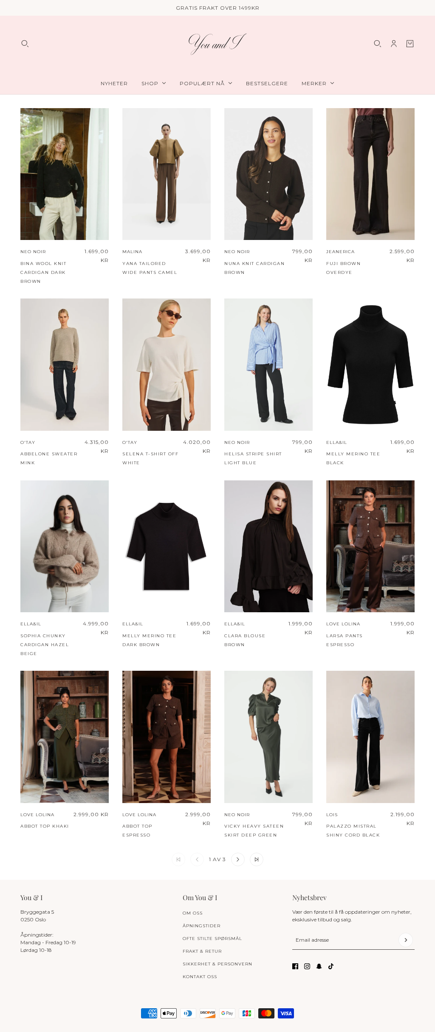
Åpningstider (201, 926)
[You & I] (217, 43)
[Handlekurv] (410, 43)
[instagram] (307, 966)
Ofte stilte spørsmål (212, 938)
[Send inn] (405, 940)
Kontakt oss (200, 976)
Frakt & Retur (202, 951)
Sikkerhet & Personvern (217, 964)
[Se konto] (393, 43)
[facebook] (295, 966)
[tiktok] (331, 966)
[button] (238, 859)
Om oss (193, 913)
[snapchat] (319, 966)
